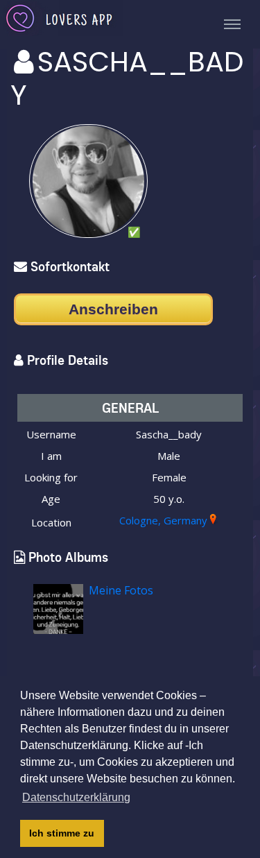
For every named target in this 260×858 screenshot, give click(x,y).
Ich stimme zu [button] (61, 833)
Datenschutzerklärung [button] (76, 797)
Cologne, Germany (163, 520)
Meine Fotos (121, 590)
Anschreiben (113, 309)
